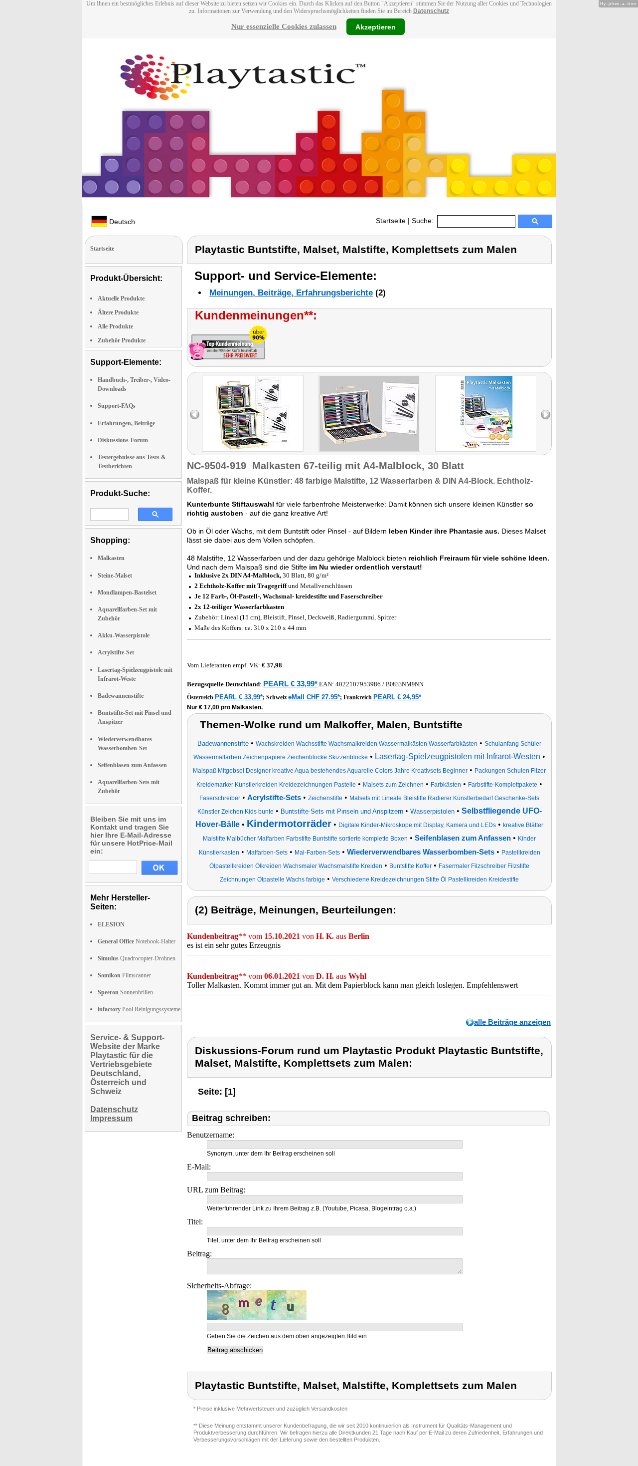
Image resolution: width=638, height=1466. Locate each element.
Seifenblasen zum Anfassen (132, 765)
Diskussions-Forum (123, 440)
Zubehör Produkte (122, 340)
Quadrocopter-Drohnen (136, 958)
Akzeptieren (375, 26)
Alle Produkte (115, 326)
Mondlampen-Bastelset (127, 592)
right (545, 414)
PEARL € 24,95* (397, 697)
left (194, 414)
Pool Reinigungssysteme (139, 1009)
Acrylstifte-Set (116, 652)
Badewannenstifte (121, 695)
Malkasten (111, 558)
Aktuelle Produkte (121, 298)
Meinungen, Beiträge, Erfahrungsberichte (291, 292)
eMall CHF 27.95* (314, 697)
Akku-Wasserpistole (124, 635)
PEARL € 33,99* (290, 683)
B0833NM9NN (405, 684)
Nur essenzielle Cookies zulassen (283, 26)
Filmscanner (124, 975)
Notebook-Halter (136, 941)
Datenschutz (431, 10)
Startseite (391, 221)
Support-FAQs (117, 405)
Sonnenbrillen (125, 992)
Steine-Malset (115, 575)
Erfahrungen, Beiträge (126, 423)
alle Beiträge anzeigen (512, 1022)
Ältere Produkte (118, 312)
